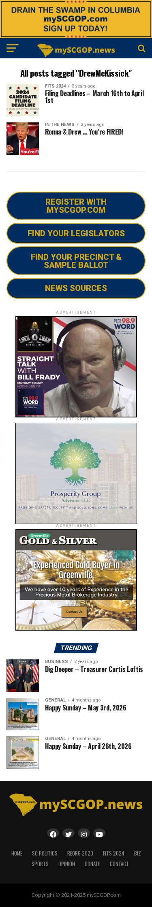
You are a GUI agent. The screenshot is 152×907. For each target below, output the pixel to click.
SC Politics (45, 853)
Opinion (66, 864)
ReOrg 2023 (80, 853)
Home (16, 853)
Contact (119, 864)
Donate (92, 864)
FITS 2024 (113, 853)
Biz (137, 853)
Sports (40, 864)
